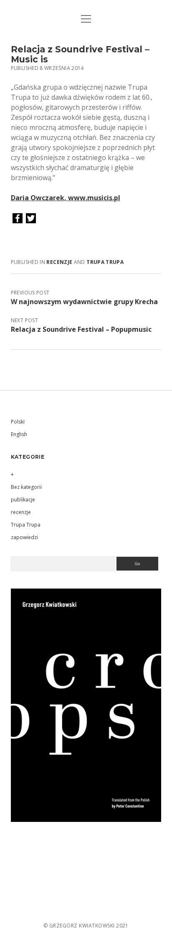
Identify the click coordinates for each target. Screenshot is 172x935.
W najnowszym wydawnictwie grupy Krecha (84, 301)
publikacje (23, 499)
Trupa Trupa (105, 262)
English (19, 434)
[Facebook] (17, 218)
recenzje (59, 262)
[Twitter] (31, 218)
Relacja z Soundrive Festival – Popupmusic (81, 329)
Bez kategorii (26, 487)
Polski (18, 421)
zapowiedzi (24, 537)
